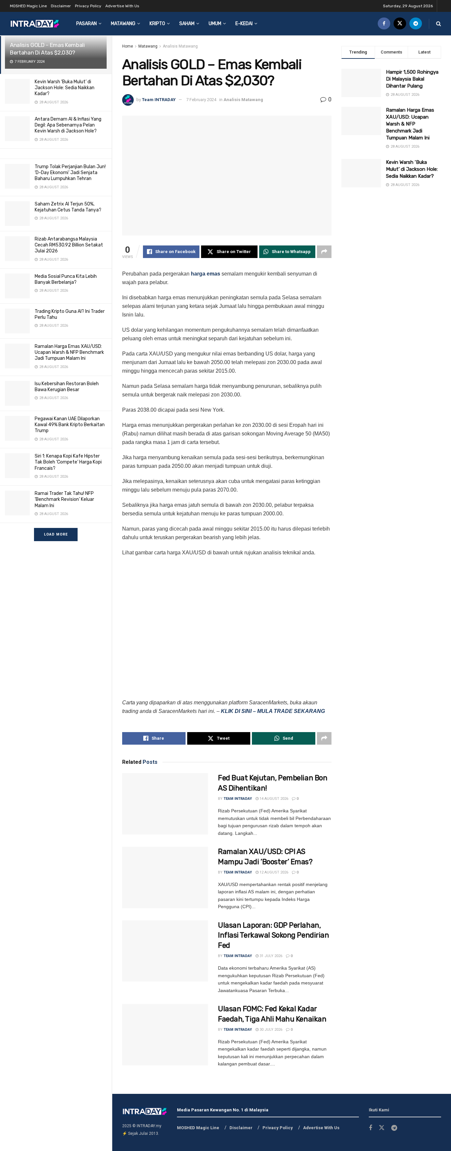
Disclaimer (61, 6)
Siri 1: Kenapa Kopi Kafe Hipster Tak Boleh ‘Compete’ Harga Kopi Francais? (68, 462)
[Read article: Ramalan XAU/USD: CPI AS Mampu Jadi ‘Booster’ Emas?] (165, 877)
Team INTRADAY (159, 99)
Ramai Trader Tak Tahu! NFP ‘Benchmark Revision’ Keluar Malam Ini (64, 499)
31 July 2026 (270, 956)
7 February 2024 (201, 99)
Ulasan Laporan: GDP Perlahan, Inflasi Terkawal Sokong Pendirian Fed (273, 935)
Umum (215, 23)
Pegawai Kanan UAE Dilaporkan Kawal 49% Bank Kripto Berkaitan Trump (70, 424)
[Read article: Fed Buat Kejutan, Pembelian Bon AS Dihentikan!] (165, 804)
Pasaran (86, 23)
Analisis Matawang (180, 46)
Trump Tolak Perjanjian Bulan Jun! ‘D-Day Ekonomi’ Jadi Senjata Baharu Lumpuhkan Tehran (70, 172)
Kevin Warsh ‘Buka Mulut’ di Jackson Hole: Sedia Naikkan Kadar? (64, 87)
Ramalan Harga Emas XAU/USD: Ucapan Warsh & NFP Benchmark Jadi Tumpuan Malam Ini (69, 352)
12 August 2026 (273, 872)
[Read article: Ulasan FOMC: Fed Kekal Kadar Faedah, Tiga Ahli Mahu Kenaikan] (165, 1034)
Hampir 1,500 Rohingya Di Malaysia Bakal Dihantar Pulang (412, 79)
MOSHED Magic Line (28, 6)
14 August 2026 (273, 799)
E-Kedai (244, 23)
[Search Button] (438, 23)
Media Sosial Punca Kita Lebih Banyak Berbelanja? (66, 279)
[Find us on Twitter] (400, 23)
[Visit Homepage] (34, 23)
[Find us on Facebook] (384, 23)
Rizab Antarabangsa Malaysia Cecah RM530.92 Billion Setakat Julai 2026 (69, 245)
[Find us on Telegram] (415, 23)
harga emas (205, 274)
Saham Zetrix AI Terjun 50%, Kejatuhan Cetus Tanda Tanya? (68, 207)
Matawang (123, 23)
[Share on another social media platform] (324, 251)
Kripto (157, 23)
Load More (56, 534)
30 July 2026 (270, 1029)
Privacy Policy (88, 6)
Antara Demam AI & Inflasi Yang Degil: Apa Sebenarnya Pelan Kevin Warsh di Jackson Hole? (68, 125)
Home (127, 46)
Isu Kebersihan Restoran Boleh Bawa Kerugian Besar (67, 386)
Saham (186, 23)
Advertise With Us (122, 6)
